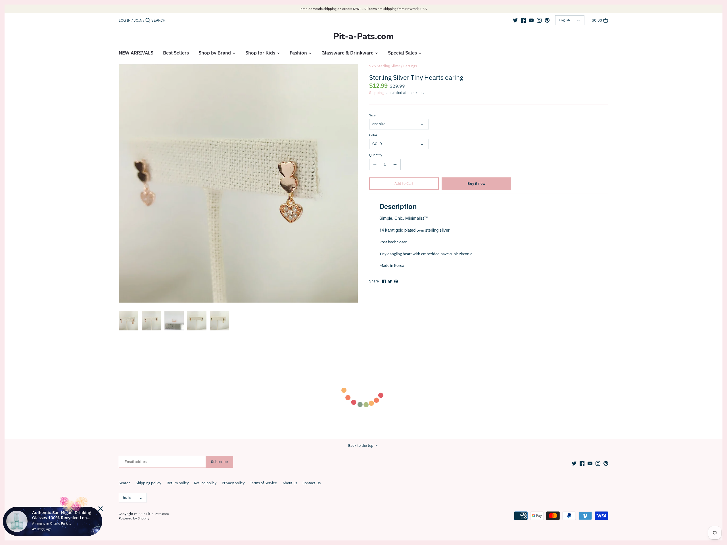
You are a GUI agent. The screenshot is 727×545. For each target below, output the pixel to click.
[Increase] (395, 164)
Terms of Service (263, 483)
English (564, 20)
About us (290, 483)
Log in (125, 20)
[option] (129, 321)
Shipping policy (148, 483)
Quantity (375, 155)
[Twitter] (515, 20)
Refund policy (205, 483)
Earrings (410, 66)
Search (124, 483)
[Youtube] (531, 20)
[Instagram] (539, 20)
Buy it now (476, 183)
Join (138, 20)
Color (373, 135)
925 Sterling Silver (384, 66)
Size (372, 115)
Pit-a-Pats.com (363, 36)
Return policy (178, 483)
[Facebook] (523, 20)
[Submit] (147, 20)
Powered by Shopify (134, 518)
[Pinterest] (547, 20)
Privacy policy (233, 483)
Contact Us (311, 483)
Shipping (376, 92)
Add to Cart (403, 183)
